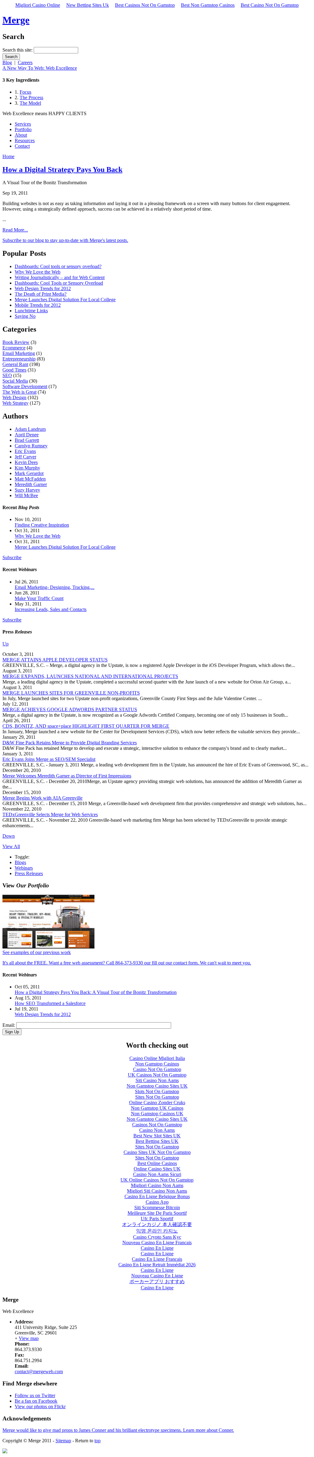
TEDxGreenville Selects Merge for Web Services (50, 814)
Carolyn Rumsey (31, 445)
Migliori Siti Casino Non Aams (157, 1191)
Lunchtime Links (31, 310)
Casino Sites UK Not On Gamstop (157, 1152)
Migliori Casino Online (37, 5)
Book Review (15, 342)
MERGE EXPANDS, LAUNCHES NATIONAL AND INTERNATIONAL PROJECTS (90, 676)
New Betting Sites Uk (87, 5)
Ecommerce (13, 347)
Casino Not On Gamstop (157, 1069)
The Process (31, 97)
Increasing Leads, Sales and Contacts (50, 609)
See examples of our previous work (36, 952)
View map (29, 1338)
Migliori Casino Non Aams (157, 1185)
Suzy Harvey (27, 490)
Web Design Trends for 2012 (43, 288)
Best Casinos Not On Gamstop (145, 5)
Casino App (157, 1202)
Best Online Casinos (157, 1163)
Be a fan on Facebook (36, 1401)
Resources (25, 140)
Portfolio (23, 129)
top (97, 1440)
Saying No (25, 316)
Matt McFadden (30, 478)
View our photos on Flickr (40, 1406)
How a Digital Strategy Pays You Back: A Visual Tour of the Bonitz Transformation (96, 992)
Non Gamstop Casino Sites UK (157, 1086)
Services (23, 124)
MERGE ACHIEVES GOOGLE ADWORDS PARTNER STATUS (69, 709)
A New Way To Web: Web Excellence (39, 68)
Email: (9, 1025)
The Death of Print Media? (41, 294)
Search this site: (18, 50)
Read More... (15, 229)
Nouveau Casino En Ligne (157, 1275)
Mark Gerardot (29, 473)
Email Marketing (18, 353)
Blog (7, 62)
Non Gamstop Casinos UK (157, 1113)
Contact (22, 146)
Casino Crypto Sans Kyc (157, 1237)
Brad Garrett (27, 440)
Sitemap (63, 1440)
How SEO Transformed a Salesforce (50, 1003)
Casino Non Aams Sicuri (157, 1174)
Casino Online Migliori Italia (157, 1058)
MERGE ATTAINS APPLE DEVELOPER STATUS (55, 659)
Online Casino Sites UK (157, 1168)
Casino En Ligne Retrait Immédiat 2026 (157, 1264)
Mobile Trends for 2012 (38, 305)
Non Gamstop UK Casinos (157, 1108)
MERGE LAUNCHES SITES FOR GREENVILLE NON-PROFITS (71, 692)
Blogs (20, 862)
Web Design (14, 397)
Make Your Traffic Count (39, 598)
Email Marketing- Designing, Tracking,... (54, 587)
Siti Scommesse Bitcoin (157, 1207)
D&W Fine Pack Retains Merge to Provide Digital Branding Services (69, 742)
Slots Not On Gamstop (157, 1091)
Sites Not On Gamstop (157, 1097)
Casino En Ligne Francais (157, 1259)
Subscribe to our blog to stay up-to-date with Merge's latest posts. (65, 240)
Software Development (24, 386)
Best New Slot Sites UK (157, 1135)
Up (5, 643)
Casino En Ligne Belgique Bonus (157, 1196)
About (21, 135)
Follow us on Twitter (35, 1395)
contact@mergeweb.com (39, 1371)
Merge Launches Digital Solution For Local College (65, 299)
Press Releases (29, 873)
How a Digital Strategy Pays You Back (62, 169)
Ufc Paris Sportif (157, 1218)
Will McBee (26, 495)
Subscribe (11, 557)
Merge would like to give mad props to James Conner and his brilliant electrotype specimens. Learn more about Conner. (118, 1430)
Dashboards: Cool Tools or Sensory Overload (59, 283)
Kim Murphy (27, 467)
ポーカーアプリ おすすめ (157, 1281)
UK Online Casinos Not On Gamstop (157, 1179)
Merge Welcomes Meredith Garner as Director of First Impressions (66, 775)
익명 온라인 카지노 (157, 1230)
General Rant (15, 364)
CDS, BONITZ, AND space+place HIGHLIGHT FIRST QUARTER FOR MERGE (85, 726)
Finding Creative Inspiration (42, 525)
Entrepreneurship (19, 358)
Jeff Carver (25, 456)
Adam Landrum (30, 429)
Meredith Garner (31, 484)
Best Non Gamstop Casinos (208, 5)
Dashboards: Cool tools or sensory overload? (58, 266)
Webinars (24, 868)
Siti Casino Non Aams (157, 1080)
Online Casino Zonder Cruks (157, 1102)
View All (11, 846)
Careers (25, 62)
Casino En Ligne (157, 1248)
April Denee (27, 434)
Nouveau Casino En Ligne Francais (157, 1242)
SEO (7, 375)
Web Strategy (15, 403)
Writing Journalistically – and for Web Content (60, 277)
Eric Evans (25, 451)
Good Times (14, 369)
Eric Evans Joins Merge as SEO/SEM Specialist (48, 759)
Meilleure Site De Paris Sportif (157, 1213)
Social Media (15, 381)
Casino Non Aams (157, 1130)
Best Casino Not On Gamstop (270, 5)
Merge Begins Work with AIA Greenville (42, 798)
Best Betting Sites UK (157, 1141)
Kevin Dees (26, 462)
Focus (25, 92)
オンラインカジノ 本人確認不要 (157, 1224)
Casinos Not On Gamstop (157, 1124)
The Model (30, 103)
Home (8, 156)
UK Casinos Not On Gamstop (157, 1074)
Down (8, 836)
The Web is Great (19, 392)
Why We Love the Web (37, 272)
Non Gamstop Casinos (157, 1063)
